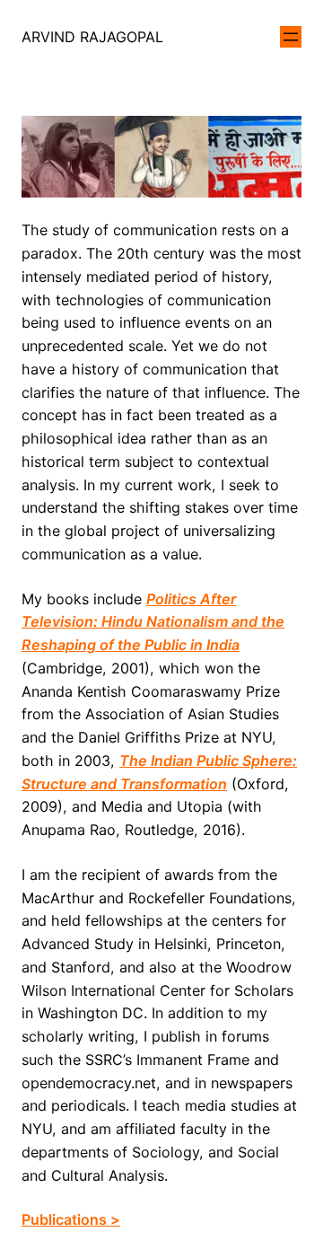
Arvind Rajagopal (92, 37)
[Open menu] (290, 37)
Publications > (71, 1219)
